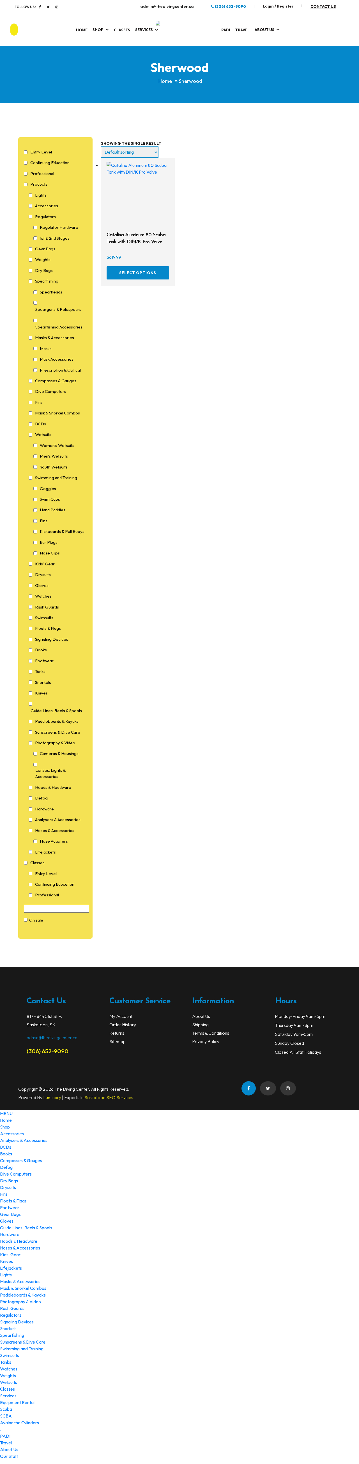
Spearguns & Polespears (58, 309)
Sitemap (117, 1041)
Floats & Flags (48, 628)
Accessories (46, 205)
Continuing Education (50, 162)
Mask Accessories (56, 359)
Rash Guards (47, 607)
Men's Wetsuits (54, 456)
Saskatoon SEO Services (108, 1097)
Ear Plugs (48, 542)
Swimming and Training (56, 477)
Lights (41, 195)
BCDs (40, 423)
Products (38, 184)
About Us (264, 29)
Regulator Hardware (59, 227)
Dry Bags (44, 270)
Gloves (42, 585)
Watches (43, 596)
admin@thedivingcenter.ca (167, 6)
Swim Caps (50, 499)
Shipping (200, 1024)
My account (120, 1016)
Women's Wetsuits (57, 445)
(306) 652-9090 (230, 6)
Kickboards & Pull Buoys (62, 531)
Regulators (45, 216)
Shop (98, 29)
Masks (46, 348)
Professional (42, 173)
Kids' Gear (45, 564)
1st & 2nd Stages (55, 238)
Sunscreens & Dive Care (57, 732)
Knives (41, 693)
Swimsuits (44, 617)
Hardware (44, 809)
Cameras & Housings (59, 753)
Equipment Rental (17, 1402)
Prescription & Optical (60, 370)
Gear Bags (45, 248)
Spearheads (51, 292)
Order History (122, 1024)
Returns (116, 1033)
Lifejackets (45, 852)
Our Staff (9, 1456)
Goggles (48, 488)
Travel (242, 30)
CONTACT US (323, 6)
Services (144, 29)
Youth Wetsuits (54, 467)
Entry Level (41, 152)
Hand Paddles (52, 509)
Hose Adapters (54, 841)
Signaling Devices (51, 639)
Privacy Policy (205, 1041)
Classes (122, 30)
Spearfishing (46, 281)
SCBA (6, 1416)
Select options (137, 273)
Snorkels (43, 682)
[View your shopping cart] (339, 29)
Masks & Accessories (54, 337)
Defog (41, 798)
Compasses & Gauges (55, 380)
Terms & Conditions (210, 1033)
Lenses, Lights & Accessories (50, 773)
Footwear (44, 660)
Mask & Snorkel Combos (57, 413)
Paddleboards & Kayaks (57, 721)
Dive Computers (50, 391)
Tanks (40, 671)
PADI (225, 30)
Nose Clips (50, 553)
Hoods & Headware (53, 787)
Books (41, 649)
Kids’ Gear (10, 1254)
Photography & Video (55, 742)
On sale (36, 920)
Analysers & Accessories (57, 819)
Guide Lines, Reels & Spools (56, 710)
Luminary (52, 1097)
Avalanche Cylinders (19, 1422)
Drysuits (43, 574)
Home (82, 30)
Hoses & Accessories (54, 830)
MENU (6, 1113)
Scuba (6, 1409)
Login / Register (278, 6)
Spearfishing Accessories (58, 327)
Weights (42, 259)
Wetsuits (43, 434)
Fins (39, 402)
